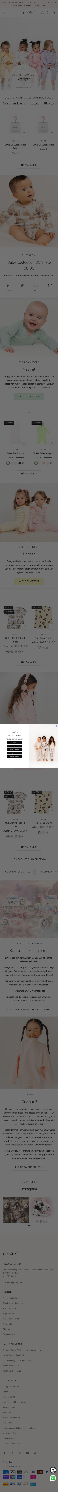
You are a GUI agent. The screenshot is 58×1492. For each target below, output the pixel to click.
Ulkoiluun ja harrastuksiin (14, 749)
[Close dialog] (56, 726)
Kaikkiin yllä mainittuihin (14, 756)
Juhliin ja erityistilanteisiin (14, 753)
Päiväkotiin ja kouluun (14, 746)
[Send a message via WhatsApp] (53, 1478)
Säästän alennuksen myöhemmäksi (14, 759)
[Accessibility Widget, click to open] (53, 1470)
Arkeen (14, 742)
